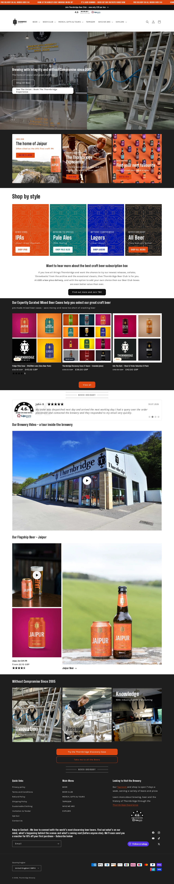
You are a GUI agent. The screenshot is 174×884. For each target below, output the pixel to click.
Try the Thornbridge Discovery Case (87, 752)
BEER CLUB (67, 792)
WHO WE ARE (68, 806)
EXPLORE (66, 811)
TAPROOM (66, 801)
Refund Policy (18, 797)
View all (87, 384)
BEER (64, 787)
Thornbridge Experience (125, 805)
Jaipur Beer (68, 668)
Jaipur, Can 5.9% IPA (19, 661)
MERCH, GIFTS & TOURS (73, 797)
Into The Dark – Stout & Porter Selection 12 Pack (131, 366)
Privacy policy (18, 787)
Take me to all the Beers (87, 760)
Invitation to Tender (21, 811)
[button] (87, 12)
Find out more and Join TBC (87, 292)
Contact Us (17, 821)
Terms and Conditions (22, 792)
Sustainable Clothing (22, 806)
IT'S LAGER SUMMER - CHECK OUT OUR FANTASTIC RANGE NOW (103, 2)
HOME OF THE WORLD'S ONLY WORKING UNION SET (55, 2)
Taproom (122, 787)
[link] (87, 410)
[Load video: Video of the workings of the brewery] (87, 480)
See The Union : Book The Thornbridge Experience (36, 90)
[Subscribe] (58, 844)
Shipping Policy (19, 801)
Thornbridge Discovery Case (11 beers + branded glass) (82, 366)
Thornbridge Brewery (27, 878)
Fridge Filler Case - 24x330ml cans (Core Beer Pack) (31, 366)
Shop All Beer (23, 83)
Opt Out (15, 816)
